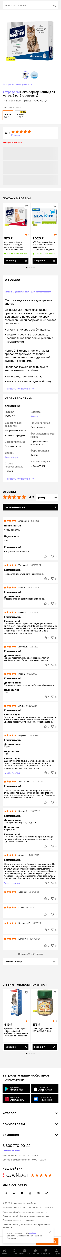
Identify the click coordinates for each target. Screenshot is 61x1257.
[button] (30, 133)
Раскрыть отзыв (12, 773)
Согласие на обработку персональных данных (26, 1216)
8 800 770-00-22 (16, 1146)
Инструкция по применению (28, 291)
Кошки (34, 416)
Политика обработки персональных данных (25, 1212)
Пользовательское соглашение (18, 1220)
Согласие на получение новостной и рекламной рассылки (26, 1226)
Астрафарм (11, 92)
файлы (32, 1233)
